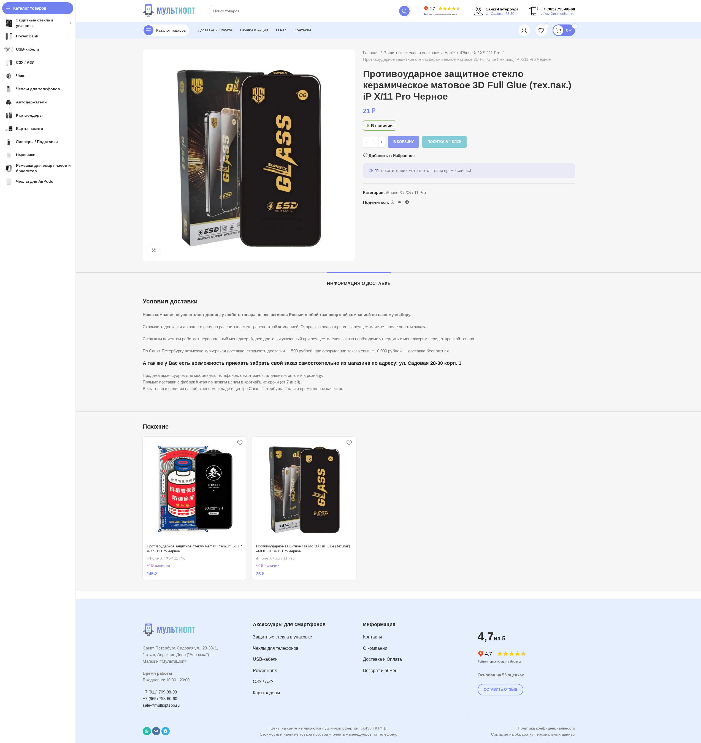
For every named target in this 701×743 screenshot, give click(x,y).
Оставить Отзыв (500, 689)
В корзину (403, 142)
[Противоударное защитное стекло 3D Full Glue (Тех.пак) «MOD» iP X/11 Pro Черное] (304, 489)
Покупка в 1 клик (444, 142)
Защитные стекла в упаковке (411, 52)
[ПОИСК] (404, 11)
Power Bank (265, 670)
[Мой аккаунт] (524, 30)
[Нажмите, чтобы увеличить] (154, 250)
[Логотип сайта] (170, 10)
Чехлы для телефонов (276, 648)
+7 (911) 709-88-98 (160, 692)
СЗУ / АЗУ (263, 681)
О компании (375, 648)
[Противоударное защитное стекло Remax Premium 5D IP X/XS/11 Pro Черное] (195, 489)
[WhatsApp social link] (392, 202)
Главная (370, 52)
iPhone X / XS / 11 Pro (480, 52)
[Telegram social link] (407, 202)
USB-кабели (265, 659)
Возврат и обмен (380, 670)
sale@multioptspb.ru (161, 705)
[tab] (359, 280)
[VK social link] (400, 202)
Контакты (372, 637)
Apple (450, 52)
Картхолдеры (266, 692)
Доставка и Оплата (382, 659)
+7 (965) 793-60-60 (160, 698)
